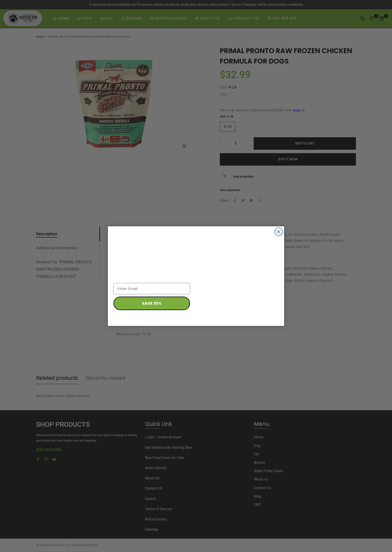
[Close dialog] (279, 232)
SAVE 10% (152, 303)
